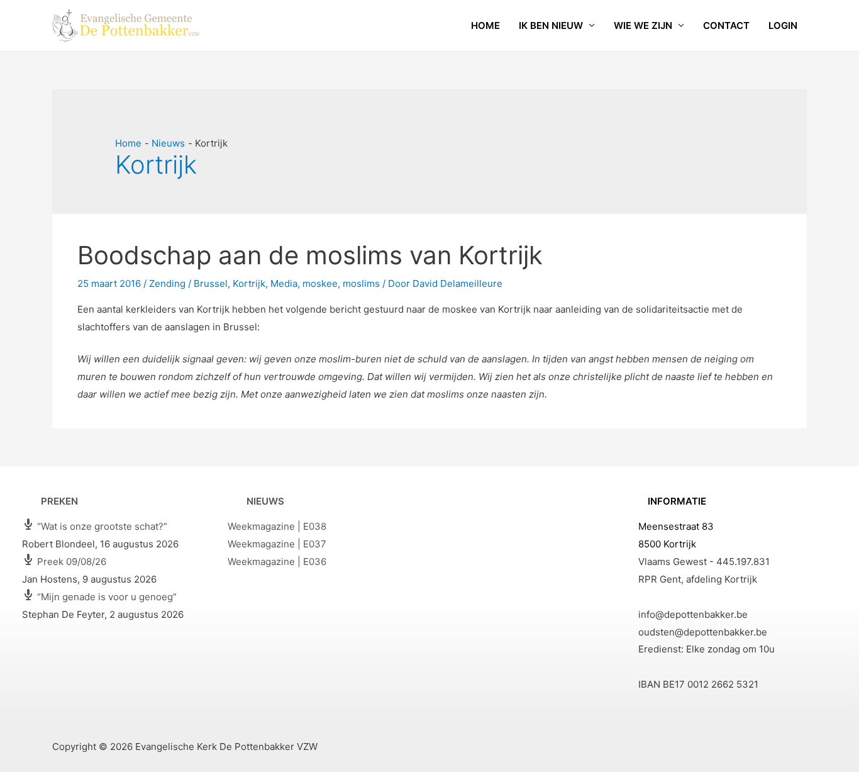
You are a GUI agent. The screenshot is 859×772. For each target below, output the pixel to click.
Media (283, 283)
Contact (726, 25)
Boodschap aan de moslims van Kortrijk (310, 255)
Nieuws (265, 501)
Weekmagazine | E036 (277, 562)
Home (485, 25)
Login (782, 25)
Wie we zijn (643, 25)
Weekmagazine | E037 (277, 544)
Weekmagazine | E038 (277, 526)
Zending (167, 283)
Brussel (211, 283)
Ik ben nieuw (551, 25)
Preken (59, 501)
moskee (320, 283)
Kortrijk (249, 283)
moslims (361, 283)
